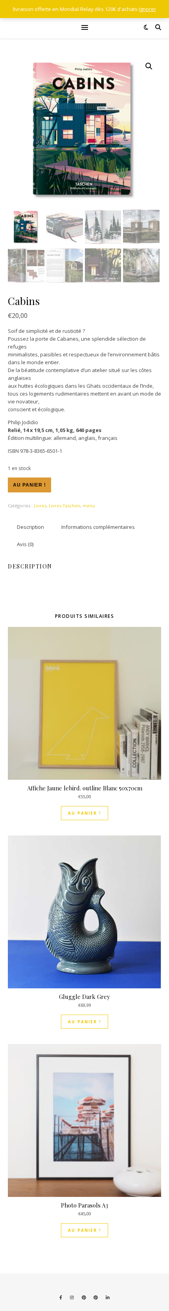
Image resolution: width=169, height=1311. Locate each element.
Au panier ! (29, 485)
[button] (149, 66)
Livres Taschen (64, 505)
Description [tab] (30, 526)
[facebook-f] (61, 1297)
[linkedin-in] (108, 1297)
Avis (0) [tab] (25, 544)
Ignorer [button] (147, 9)
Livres (40, 505)
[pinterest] (84, 1297)
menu (89, 505)
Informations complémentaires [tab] (98, 526)
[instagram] (72, 1297)
